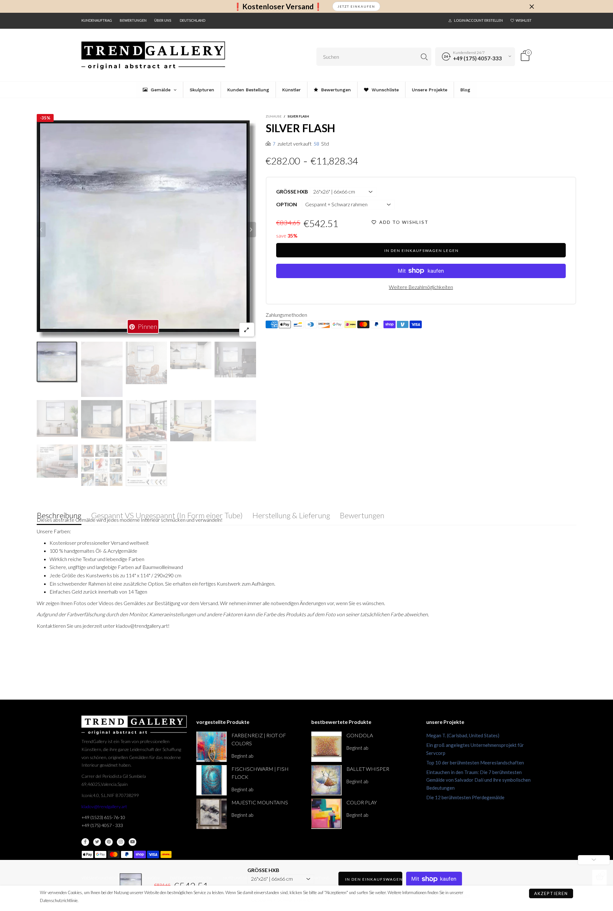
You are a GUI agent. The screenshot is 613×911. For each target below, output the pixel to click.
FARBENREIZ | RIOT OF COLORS (258, 739)
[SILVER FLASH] (146, 229)
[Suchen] (424, 57)
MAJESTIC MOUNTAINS (259, 802)
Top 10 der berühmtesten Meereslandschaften (475, 762)
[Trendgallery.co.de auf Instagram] (121, 842)
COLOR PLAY (361, 802)
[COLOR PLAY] (326, 814)
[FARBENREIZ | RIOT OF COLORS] (211, 747)
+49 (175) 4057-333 (477, 58)
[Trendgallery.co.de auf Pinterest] (109, 842)
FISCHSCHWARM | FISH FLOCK (260, 773)
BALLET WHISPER (367, 769)
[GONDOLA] (326, 747)
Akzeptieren (551, 893)
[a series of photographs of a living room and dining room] (101, 465)
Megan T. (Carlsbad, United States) (462, 735)
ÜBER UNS (162, 20)
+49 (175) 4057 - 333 (102, 825)
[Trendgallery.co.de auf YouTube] (132, 842)
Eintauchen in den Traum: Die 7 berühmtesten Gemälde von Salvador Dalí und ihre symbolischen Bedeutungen (478, 780)
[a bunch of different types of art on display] (146, 465)
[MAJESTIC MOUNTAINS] (211, 814)
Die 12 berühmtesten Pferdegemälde (465, 797)
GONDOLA (359, 735)
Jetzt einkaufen (356, 6)
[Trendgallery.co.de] (153, 56)
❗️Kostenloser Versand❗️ (278, 7)
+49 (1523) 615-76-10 (103, 817)
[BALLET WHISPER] (326, 780)
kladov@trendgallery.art (104, 806)
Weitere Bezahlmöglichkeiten (421, 287)
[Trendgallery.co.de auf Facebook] (85, 842)
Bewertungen (133, 20)
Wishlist (524, 20)
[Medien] (246, 330)
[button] (41, 229)
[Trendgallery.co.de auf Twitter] (97, 842)
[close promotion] (531, 6)
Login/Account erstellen (478, 20)
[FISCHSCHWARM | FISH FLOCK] (211, 780)
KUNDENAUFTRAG (96, 20)
